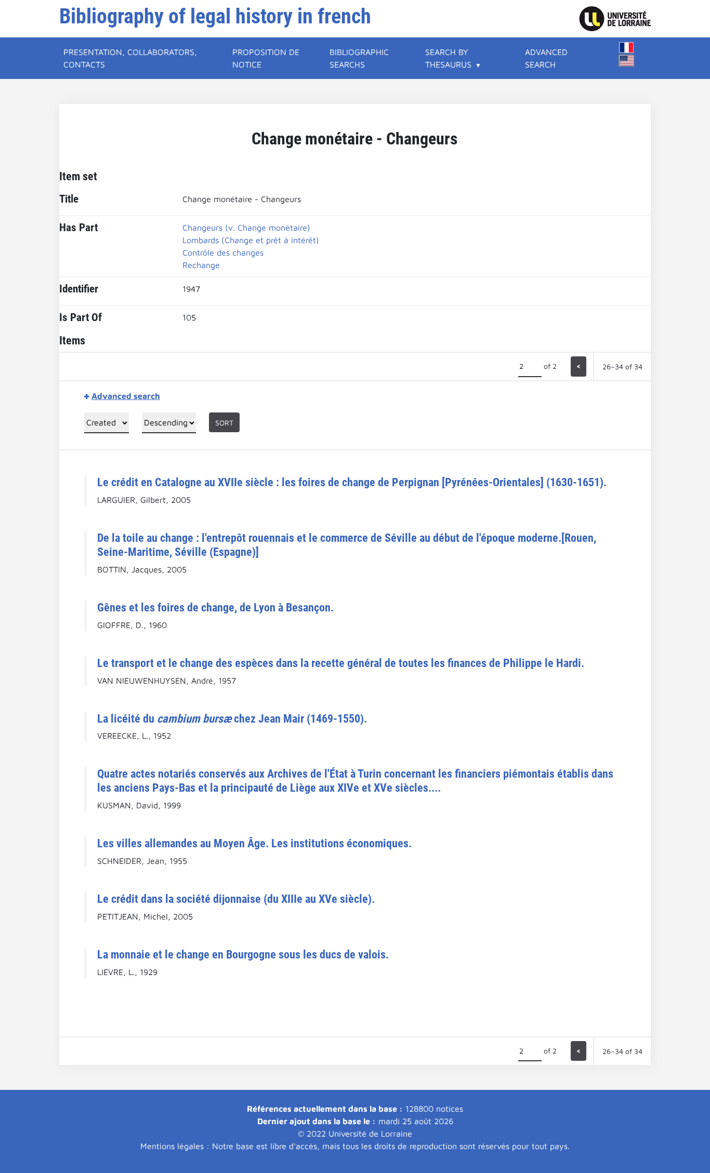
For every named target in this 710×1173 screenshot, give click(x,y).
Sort (224, 422)
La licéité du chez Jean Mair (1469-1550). (232, 718)
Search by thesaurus (448, 58)
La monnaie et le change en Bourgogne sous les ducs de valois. (243, 954)
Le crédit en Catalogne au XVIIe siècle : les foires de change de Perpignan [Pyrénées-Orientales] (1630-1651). (352, 482)
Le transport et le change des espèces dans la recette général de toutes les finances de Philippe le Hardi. (340, 663)
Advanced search (546, 58)
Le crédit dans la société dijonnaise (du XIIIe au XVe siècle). (236, 898)
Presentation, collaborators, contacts (130, 58)
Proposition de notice (265, 58)
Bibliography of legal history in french (215, 16)
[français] (626, 47)
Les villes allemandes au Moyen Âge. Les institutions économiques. (254, 843)
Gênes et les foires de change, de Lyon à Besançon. (215, 607)
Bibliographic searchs (359, 58)
